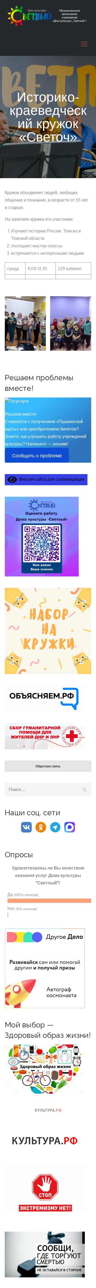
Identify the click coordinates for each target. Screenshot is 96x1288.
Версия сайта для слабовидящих (51, 479)
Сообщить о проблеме (37, 455)
